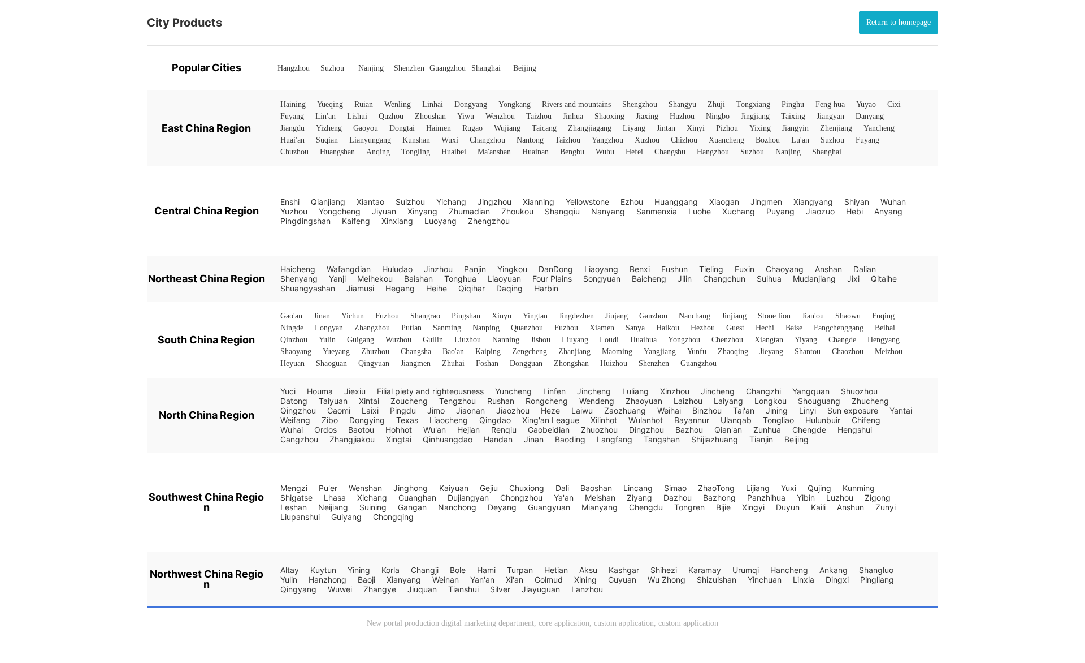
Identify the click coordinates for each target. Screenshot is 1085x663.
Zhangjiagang (589, 128)
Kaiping (488, 351)
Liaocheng (448, 420)
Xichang (372, 497)
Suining (373, 507)
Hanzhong (327, 579)
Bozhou (768, 140)
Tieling (711, 269)
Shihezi (663, 570)
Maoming (617, 351)
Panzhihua (766, 497)
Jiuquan (422, 589)
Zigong (878, 497)
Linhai (432, 104)
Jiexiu (355, 391)
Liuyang (575, 339)
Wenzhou (500, 116)
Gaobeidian (549, 429)
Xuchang (738, 211)
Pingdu (403, 410)
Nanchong (457, 507)
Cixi (894, 104)
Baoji (366, 579)
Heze (550, 410)
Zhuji (716, 104)
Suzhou (332, 68)
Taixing (793, 116)
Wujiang (507, 128)
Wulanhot (645, 420)
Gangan (412, 507)
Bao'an (453, 351)
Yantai (900, 410)
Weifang (295, 420)
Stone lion (774, 316)
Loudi (609, 339)
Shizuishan (716, 579)
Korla (390, 570)
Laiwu (582, 410)
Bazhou (689, 429)
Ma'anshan (494, 152)
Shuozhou (859, 391)
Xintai (369, 401)
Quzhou (391, 116)
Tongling (415, 152)
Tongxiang (753, 104)
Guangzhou (447, 68)
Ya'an (564, 497)
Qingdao (495, 420)
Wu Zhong (666, 579)
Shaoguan (331, 363)
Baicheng (649, 278)
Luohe (699, 211)
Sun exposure (852, 410)
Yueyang (336, 351)
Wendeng (596, 401)
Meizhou (888, 351)
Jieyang (771, 351)
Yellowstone (587, 201)
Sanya (635, 328)
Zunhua (767, 429)
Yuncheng (513, 391)
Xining (585, 579)
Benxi (640, 269)
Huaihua (643, 339)
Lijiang (758, 488)
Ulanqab (736, 420)
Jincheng (594, 391)
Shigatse (296, 497)
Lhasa (335, 497)
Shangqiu (562, 211)
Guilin (433, 339)
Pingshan (466, 316)
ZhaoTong (716, 488)
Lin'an (325, 116)
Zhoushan (430, 116)
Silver (500, 589)
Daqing (509, 288)
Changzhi (763, 391)
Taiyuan (333, 401)
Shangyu (682, 104)
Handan (498, 439)
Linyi (807, 410)
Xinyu (501, 316)
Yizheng (329, 128)
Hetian (556, 570)
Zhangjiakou (352, 439)
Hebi (854, 211)
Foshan (487, 363)
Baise (793, 328)
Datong (293, 401)
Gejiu (489, 488)
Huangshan (337, 152)
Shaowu (848, 316)
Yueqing (330, 104)
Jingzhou (494, 201)
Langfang (614, 439)
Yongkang (514, 104)
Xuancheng (726, 140)
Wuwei (340, 589)
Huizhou (613, 363)
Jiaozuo (820, 211)
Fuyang (292, 116)
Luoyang (440, 221)
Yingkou (512, 269)
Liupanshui (300, 517)
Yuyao (866, 104)
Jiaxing (647, 116)
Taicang (544, 128)
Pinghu (793, 104)
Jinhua (573, 116)
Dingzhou (646, 429)
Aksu (588, 570)
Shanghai (486, 68)
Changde (842, 339)
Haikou (667, 328)
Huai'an (292, 140)
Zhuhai (453, 363)
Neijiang (333, 507)
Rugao (472, 128)
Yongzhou (684, 339)
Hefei (634, 152)
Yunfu (696, 351)
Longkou (770, 401)
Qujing (819, 488)
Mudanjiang (814, 278)
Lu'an (800, 140)
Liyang (634, 128)
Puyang (780, 211)
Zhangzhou (372, 328)
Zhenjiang (836, 128)
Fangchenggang (838, 328)
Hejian (468, 429)
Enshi (290, 201)
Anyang (888, 211)
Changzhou (487, 140)
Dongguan (526, 363)
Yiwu (465, 116)
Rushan (500, 401)
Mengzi (293, 488)
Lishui (357, 116)
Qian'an (728, 429)
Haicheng (297, 269)
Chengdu (646, 507)
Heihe (436, 288)
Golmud (549, 579)
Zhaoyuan (644, 401)
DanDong (556, 269)
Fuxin (744, 269)
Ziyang (639, 497)
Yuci (288, 391)
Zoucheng (409, 401)
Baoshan (596, 488)
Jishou (540, 339)
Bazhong (719, 497)
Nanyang (608, 211)
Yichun (352, 316)
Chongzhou (521, 497)
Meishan (600, 497)
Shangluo (876, 570)
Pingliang (877, 579)
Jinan (322, 316)
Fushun (674, 269)
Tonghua (460, 278)
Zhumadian (469, 211)
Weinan (445, 579)
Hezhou (703, 328)
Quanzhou (527, 328)
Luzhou (839, 497)
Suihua (769, 278)
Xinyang (422, 211)
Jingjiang (755, 116)
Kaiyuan (453, 488)
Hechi (765, 328)
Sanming (447, 328)
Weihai (669, 410)
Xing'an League (550, 420)
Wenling (397, 104)
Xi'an (514, 579)
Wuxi (449, 140)
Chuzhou (294, 152)
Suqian (327, 140)
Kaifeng (356, 221)
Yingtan (535, 316)
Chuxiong (526, 488)
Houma (320, 391)
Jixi (853, 278)
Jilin (685, 278)
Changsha (416, 351)
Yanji (337, 278)
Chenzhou (727, 339)
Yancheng (879, 128)
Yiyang (806, 339)
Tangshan (662, 439)
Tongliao (778, 420)
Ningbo (718, 116)
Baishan (418, 278)
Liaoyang (601, 269)
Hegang (400, 288)
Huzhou (682, 116)
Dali (562, 488)
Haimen (438, 128)
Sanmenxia (656, 211)
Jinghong (410, 488)
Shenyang (299, 278)
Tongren (689, 507)
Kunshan (416, 140)
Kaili (818, 507)
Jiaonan (470, 410)
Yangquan (811, 391)
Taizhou (539, 116)
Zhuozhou (599, 429)
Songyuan (601, 278)
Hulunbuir (822, 420)
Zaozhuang (625, 410)
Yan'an (482, 579)
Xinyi (696, 128)
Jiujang (616, 316)
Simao (675, 488)
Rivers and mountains (576, 104)
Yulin (327, 339)
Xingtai (398, 439)
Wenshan (365, 488)
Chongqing (393, 517)
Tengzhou (457, 401)
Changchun (724, 278)
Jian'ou (813, 316)
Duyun (788, 507)
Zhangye (379, 589)
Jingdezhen (576, 316)
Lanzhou (587, 589)
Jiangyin (795, 128)
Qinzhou (293, 339)
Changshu (669, 152)
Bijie (723, 507)
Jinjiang (734, 316)
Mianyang (599, 507)
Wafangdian (349, 269)
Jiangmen (416, 363)
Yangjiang (660, 351)
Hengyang (883, 339)
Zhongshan (571, 363)
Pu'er (328, 488)
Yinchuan (765, 579)
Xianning (538, 201)
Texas (407, 420)
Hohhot (398, 429)
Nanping (486, 328)
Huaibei (453, 152)
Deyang (502, 507)
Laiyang (728, 401)
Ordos (325, 429)
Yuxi (788, 488)
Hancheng (789, 570)
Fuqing (883, 316)
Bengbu (572, 152)
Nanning (505, 339)
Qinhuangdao (447, 439)
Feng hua (830, 104)
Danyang (870, 116)
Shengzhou (639, 104)
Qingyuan (373, 363)
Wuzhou (398, 339)
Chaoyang (785, 269)
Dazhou (677, 497)
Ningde (291, 328)
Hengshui (854, 429)
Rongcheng (547, 401)
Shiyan (856, 201)
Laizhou (688, 401)
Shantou (808, 351)
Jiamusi (360, 288)
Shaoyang (295, 351)
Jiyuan (384, 211)
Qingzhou (298, 410)
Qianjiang (328, 201)
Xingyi (753, 507)
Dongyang (470, 104)
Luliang (635, 391)
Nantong (530, 140)
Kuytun (323, 570)
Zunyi (885, 507)
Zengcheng (529, 351)
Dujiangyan (468, 497)
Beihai (885, 328)
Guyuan (622, 579)
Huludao (397, 269)
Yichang (451, 201)
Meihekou (375, 278)
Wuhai (291, 429)
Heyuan (292, 363)
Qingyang (298, 589)
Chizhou (684, 140)
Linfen (554, 391)
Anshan (828, 269)
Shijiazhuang (714, 439)
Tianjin (761, 439)
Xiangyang (813, 201)
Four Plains (552, 278)
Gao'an (291, 316)
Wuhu (605, 152)
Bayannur (691, 420)
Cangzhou (299, 439)
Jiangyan (830, 116)
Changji (425, 570)
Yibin (806, 497)
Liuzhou (467, 339)
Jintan (666, 128)
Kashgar (624, 570)
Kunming (859, 488)
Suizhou (410, 201)
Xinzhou (674, 391)
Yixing (760, 128)
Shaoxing (609, 116)
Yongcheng (340, 211)
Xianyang (404, 579)
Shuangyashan (307, 288)
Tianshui (463, 589)
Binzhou (707, 410)
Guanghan (417, 497)
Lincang (638, 488)
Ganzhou (653, 316)
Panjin (475, 269)
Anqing (378, 152)
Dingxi (837, 579)
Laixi (370, 410)
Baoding (570, 439)
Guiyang (346, 517)
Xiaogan (724, 201)
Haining (293, 104)
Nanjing (371, 68)
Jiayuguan (541, 589)
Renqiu (504, 429)
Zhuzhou (375, 351)
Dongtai (402, 128)
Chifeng (866, 420)
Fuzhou (387, 316)
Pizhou (727, 128)
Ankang (833, 570)
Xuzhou (647, 140)
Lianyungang (370, 140)
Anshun (850, 507)
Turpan (520, 570)
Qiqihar (471, 288)
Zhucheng (870, 401)
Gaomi (338, 410)
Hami (486, 570)
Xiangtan (768, 339)
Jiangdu (292, 128)
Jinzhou (438, 269)
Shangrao (425, 316)
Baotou (361, 429)
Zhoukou (517, 211)
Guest (735, 328)
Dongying (367, 420)
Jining (777, 410)
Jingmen (766, 201)
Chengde (809, 429)
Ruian (363, 104)
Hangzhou (293, 68)
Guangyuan (549, 507)
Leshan (293, 507)
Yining (359, 570)
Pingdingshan (305, 221)
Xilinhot (604, 420)
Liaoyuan (504, 278)
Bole (458, 570)
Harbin (546, 288)
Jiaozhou (513, 410)
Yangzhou (607, 140)
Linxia (803, 579)
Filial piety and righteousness (430, 391)
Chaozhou (847, 351)
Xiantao (370, 201)
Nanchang (694, 316)
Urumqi (745, 570)
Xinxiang (397, 221)
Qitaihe (884, 278)
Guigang (360, 339)
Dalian (864, 269)
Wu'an (434, 429)
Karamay (704, 570)
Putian (411, 328)
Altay (289, 570)
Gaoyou (365, 128)
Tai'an (743, 410)
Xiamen (601, 328)
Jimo (436, 410)
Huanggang (676, 201)
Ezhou (631, 201)
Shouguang (819, 401)
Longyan (329, 328)
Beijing (524, 68)
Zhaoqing (733, 351)
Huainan (535, 152)
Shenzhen (409, 68)
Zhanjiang (574, 351)
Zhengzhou (489, 221)
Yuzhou (293, 211)
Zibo (330, 420)
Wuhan (893, 201)
